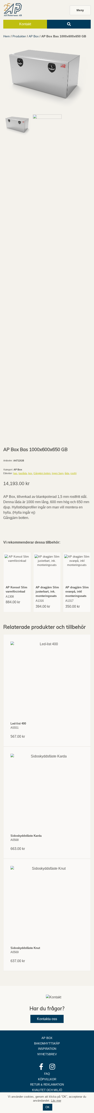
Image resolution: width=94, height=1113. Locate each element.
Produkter (19, 36)
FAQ (47, 1073)
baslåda (23, 473)
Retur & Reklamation (47, 1084)
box (30, 473)
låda (67, 473)
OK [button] (47, 1107)
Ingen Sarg (57, 473)
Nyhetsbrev (47, 1054)
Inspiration (47, 1048)
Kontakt (25, 24)
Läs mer (56, 1100)
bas (15, 473)
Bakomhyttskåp (47, 1043)
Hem (6, 36)
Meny (80, 10)
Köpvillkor (47, 1079)
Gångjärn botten (41, 473)
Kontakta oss (47, 1019)
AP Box (34, 36)
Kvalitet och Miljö (47, 1090)
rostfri (73, 473)
